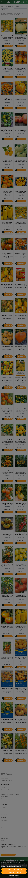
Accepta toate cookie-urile (15, 869)
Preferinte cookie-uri (14, 875)
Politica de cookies (9, 865)
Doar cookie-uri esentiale (15, 872)
